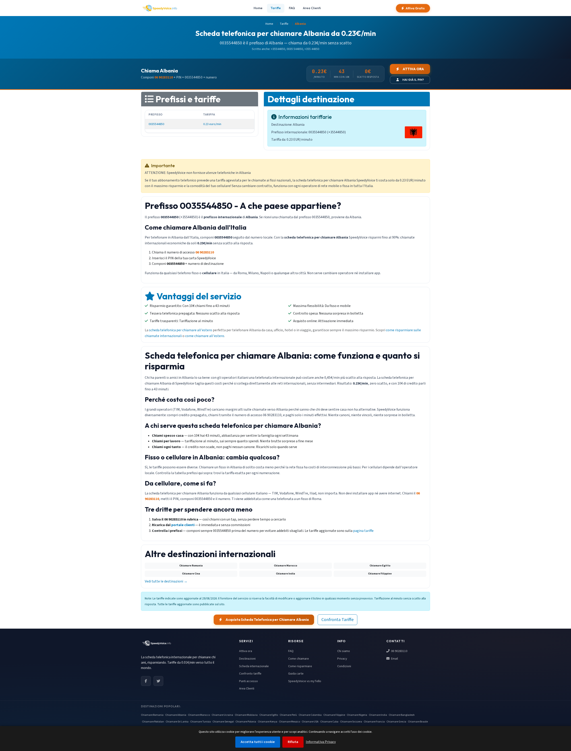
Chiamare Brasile (418, 722)
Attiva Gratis (415, 8)
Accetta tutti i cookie (258, 741)
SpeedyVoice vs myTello (304, 681)
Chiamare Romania (152, 715)
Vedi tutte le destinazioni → (166, 581)
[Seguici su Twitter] (158, 681)
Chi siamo (343, 651)
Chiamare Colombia (310, 715)
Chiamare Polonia (246, 722)
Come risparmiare (300, 666)
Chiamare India (378, 715)
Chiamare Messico (289, 722)
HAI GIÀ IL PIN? (413, 79)
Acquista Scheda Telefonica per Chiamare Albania (267, 619)
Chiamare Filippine (334, 715)
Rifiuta (293, 741)
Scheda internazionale (254, 666)
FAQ (292, 8)
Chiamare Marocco (199, 715)
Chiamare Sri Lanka (177, 722)
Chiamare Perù (288, 715)
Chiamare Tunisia (200, 722)
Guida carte (296, 673)
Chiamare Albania (175, 715)
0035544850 (156, 124)
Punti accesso (248, 681)
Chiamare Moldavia (246, 715)
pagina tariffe (363, 530)
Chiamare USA (310, 722)
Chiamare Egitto (268, 715)
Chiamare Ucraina (222, 715)
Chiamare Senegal (223, 722)
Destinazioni (247, 658)
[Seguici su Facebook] (146, 681)
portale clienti (182, 525)
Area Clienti (312, 8)
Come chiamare (298, 658)
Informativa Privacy (321, 741)
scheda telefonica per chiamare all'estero (180, 330)
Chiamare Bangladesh (402, 715)
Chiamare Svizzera (351, 722)
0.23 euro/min (212, 124)
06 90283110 (398, 651)
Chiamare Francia (374, 722)
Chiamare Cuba (329, 722)
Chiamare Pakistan (153, 722)
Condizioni (344, 666)
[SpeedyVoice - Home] (159, 8)
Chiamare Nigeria (357, 715)
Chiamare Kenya (267, 722)
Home (258, 8)
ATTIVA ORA (413, 69)
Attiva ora (245, 651)
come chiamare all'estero (204, 335)
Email (394, 658)
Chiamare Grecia (396, 722)
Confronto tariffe (250, 673)
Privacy (342, 658)
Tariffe (276, 8)
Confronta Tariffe (337, 620)
